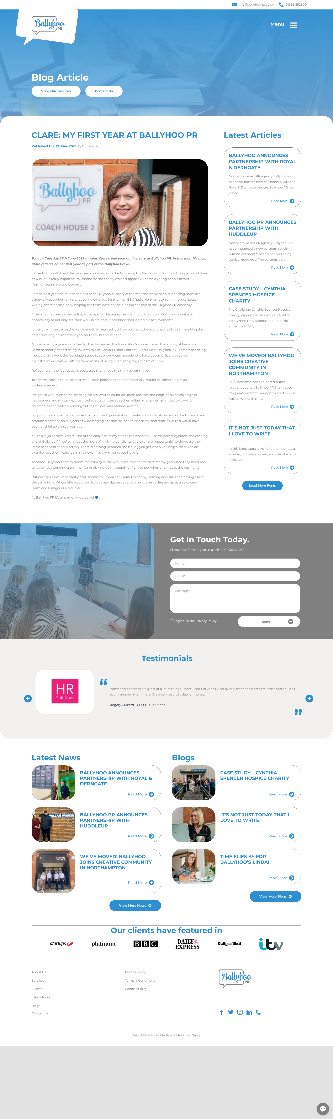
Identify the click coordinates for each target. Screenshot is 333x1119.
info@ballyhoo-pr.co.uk (256, 4)
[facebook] (221, 1012)
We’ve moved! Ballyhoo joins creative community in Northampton (116, 861)
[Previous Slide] (26, 697)
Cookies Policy (136, 988)
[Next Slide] (307, 697)
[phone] (258, 1012)
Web (135, 1035)
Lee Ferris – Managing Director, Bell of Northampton (177, 716)
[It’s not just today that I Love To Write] (193, 824)
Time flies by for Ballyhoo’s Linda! (244, 859)
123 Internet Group (187, 1035)
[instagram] (240, 1012)
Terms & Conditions (140, 980)
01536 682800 (296, 4)
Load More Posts (262, 485)
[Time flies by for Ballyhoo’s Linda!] (193, 866)
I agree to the (195, 621)
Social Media (160, 1035)
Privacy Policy (206, 621)
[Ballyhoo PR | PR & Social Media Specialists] (48, 17)
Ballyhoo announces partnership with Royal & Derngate (262, 161)
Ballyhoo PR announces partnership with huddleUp (262, 228)
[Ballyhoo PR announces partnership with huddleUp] (53, 824)
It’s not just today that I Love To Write (254, 817)
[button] (323, 1109)
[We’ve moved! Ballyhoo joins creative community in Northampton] (53, 871)
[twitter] (230, 1012)
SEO (143, 1035)
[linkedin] (249, 1012)
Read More (279, 201)
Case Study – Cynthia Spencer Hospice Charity (257, 294)
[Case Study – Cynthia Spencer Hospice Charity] (193, 782)
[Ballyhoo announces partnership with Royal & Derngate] (53, 782)
